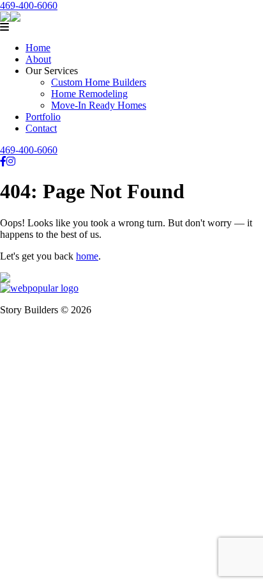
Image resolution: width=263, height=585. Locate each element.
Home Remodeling (89, 93)
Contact (41, 128)
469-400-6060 (28, 5)
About (38, 59)
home (87, 256)
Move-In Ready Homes (98, 105)
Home (38, 47)
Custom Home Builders (98, 82)
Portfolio (43, 116)
